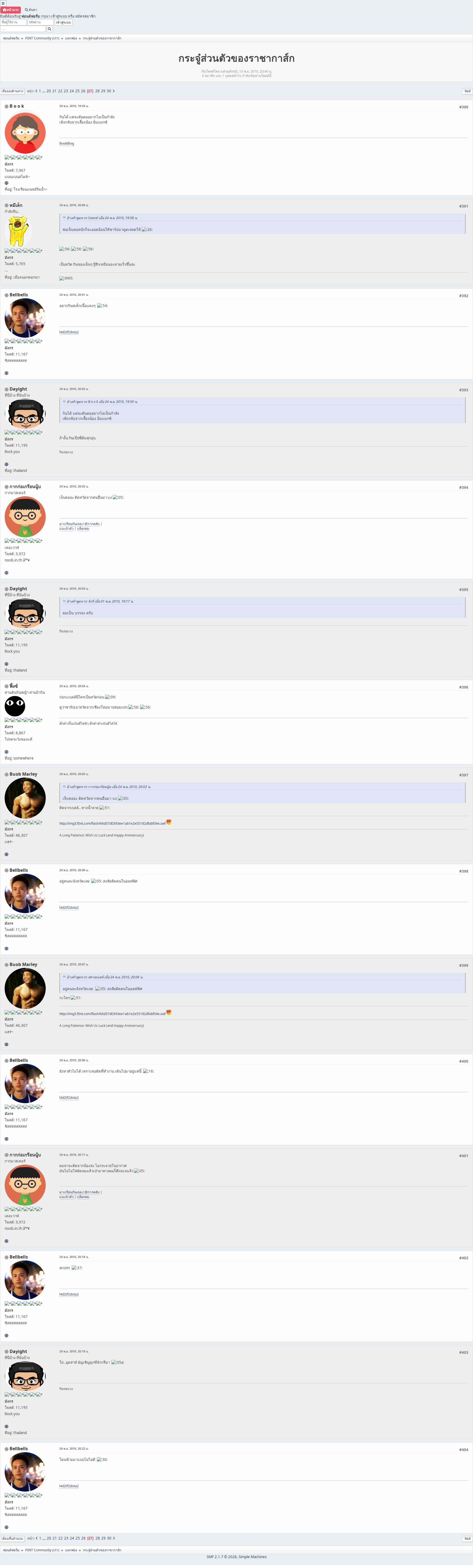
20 (49, 90)
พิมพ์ (468, 91)
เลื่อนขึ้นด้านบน (12, 1539)
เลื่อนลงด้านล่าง (12, 91)
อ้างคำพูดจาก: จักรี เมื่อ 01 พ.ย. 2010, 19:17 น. (100, 601)
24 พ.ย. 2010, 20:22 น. (74, 1448)
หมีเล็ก (16, 205)
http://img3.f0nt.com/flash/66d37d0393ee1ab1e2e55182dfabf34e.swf (112, 823)
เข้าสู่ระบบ (59, 16)
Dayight (18, 389)
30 (109, 90)
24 (72, 90)
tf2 (68, 332)
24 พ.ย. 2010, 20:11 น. (74, 1155)
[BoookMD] (6, 182)
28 (97, 90)
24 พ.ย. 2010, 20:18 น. (74, 1257)
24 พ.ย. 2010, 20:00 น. (74, 205)
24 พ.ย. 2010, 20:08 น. (74, 1060)
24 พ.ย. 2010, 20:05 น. (74, 774)
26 (83, 90)
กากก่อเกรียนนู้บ (25, 486)
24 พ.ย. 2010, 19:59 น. (74, 106)
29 (103, 90)
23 (66, 90)
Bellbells (19, 295)
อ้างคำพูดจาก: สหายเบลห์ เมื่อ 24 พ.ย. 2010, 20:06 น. (105, 977)
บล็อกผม (83, 528)
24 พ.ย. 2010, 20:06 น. (74, 870)
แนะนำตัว (66, 528)
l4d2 (62, 332)
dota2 (74, 332)
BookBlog (66, 143)
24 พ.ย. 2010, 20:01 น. (74, 295)
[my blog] (6, 464)
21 (54, 90)
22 (60, 90)
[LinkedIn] (6, 854)
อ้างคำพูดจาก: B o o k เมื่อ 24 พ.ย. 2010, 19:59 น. (102, 401)
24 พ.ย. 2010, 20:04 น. (74, 686)
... (44, 90)
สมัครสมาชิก (85, 16)
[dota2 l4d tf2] (6, 373)
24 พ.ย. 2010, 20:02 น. (74, 389)
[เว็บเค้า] (6, 572)
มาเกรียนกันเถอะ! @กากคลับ (79, 523)
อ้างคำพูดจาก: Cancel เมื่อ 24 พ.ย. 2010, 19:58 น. (102, 218)
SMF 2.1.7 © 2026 (222, 1556)
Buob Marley (23, 774)
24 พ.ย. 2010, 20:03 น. (74, 588)
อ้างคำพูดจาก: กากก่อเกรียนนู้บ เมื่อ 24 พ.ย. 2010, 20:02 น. (109, 786)
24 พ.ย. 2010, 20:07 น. (74, 964)
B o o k (17, 106)
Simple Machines (253, 1556)
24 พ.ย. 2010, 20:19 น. (74, 1351)
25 (77, 90)
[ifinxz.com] (6, 751)
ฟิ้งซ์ (14, 686)
